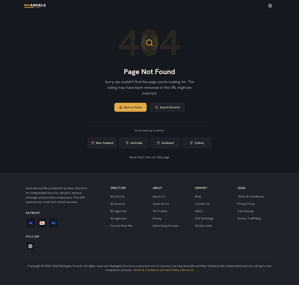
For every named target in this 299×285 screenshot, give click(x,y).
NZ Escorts (117, 196)
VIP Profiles (160, 211)
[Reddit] (30, 246)
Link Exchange (204, 218)
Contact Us (202, 204)
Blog (198, 196)
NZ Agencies (118, 211)
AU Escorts (117, 204)
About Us (159, 196)
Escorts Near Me (121, 226)
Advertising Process (165, 226)
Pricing (157, 218)
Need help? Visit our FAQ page (149, 157)
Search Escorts (170, 107)
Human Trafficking (249, 218)
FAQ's (199, 211)
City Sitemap (245, 211)
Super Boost (161, 204)
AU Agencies (118, 218)
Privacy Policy (246, 204)
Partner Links (203, 226)
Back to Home (133, 107)
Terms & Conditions (250, 196)
